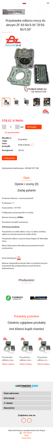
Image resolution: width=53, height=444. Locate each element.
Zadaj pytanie (9, 158)
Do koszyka (32, 127)
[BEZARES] (45, 111)
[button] (26, 393)
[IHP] (38, 298)
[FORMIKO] (14, 298)
